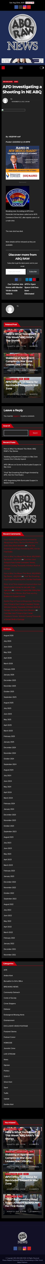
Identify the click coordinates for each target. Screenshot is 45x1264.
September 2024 (10, 764)
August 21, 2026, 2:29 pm (16, 394)
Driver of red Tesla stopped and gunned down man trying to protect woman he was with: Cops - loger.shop (22, 587)
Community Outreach (12, 992)
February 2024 (9, 803)
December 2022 (10, 882)
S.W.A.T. (26, 378)
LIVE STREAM (9, 1054)
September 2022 (10, 899)
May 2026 (7, 652)
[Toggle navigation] (21, 68)
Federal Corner (9, 1037)
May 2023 (7, 854)
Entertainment (9, 1020)
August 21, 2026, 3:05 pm (16, 370)
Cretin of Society (10, 998)
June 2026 (8, 647)
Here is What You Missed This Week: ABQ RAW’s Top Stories (21, 337)
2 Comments (34, 1211)
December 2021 (10, 949)
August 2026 (8, 635)
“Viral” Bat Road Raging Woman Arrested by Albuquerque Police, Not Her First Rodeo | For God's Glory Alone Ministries (21, 543)
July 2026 (7, 641)
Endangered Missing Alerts (14, 1015)
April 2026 (8, 658)
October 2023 (9, 826)
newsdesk (33, 346)
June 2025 (8, 714)
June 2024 (8, 781)
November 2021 (10, 955)
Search (6, 426)
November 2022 (10, 887)
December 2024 (10, 747)
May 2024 (7, 787)
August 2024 (8, 770)
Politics (6, 1071)
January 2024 (9, 809)
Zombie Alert (8, 1104)
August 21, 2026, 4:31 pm (16, 346)
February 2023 (9, 871)
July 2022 (7, 910)
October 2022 (9, 893)
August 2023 (8, 837)
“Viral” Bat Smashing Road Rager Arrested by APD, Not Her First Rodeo (22, 549)
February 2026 (9, 669)
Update (6, 1099)
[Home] (3, 67)
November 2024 (10, 753)
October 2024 (9, 759)
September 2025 (10, 697)
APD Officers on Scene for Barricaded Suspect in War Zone (22, 385)
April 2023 (8, 859)
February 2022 (9, 938)
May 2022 (7, 921)
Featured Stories (11, 330)
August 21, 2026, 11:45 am (16, 1211)
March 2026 (8, 663)
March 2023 (8, 865)
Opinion (7, 1065)
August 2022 (8, 904)
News (16, 81)
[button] (38, 68)
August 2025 (8, 703)
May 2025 (7, 719)
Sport (6, 1087)
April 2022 (8, 927)
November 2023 (10, 820)
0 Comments (34, 1144)
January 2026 (9, 675)
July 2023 (7, 843)
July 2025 (7, 708)
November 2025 (10, 686)
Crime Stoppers (10, 1003)
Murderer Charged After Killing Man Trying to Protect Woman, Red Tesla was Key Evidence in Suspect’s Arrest (22, 593)
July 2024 (7, 775)
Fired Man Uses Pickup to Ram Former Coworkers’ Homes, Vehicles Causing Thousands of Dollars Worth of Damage (22, 616)
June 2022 (8, 915)
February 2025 (9, 736)
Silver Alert (8, 1082)
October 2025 (9, 691)
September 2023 (10, 831)
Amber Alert (8, 975)
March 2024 (8, 798)
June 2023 (8, 848)
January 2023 (9, 876)
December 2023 (10, 815)
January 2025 (9, 742)
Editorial (7, 1009)
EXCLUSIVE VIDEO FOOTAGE (16, 1026)
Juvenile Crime (9, 1048)
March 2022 (8, 932)
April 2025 (8, 725)
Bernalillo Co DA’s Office (13, 981)
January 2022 (9, 943)
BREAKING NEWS (7, 81)
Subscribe (33, 272)
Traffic (6, 1093)
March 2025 (8, 731)
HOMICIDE (8, 1043)
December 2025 (10, 680)
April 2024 (8, 792)
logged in (16, 416)
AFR (5, 970)
